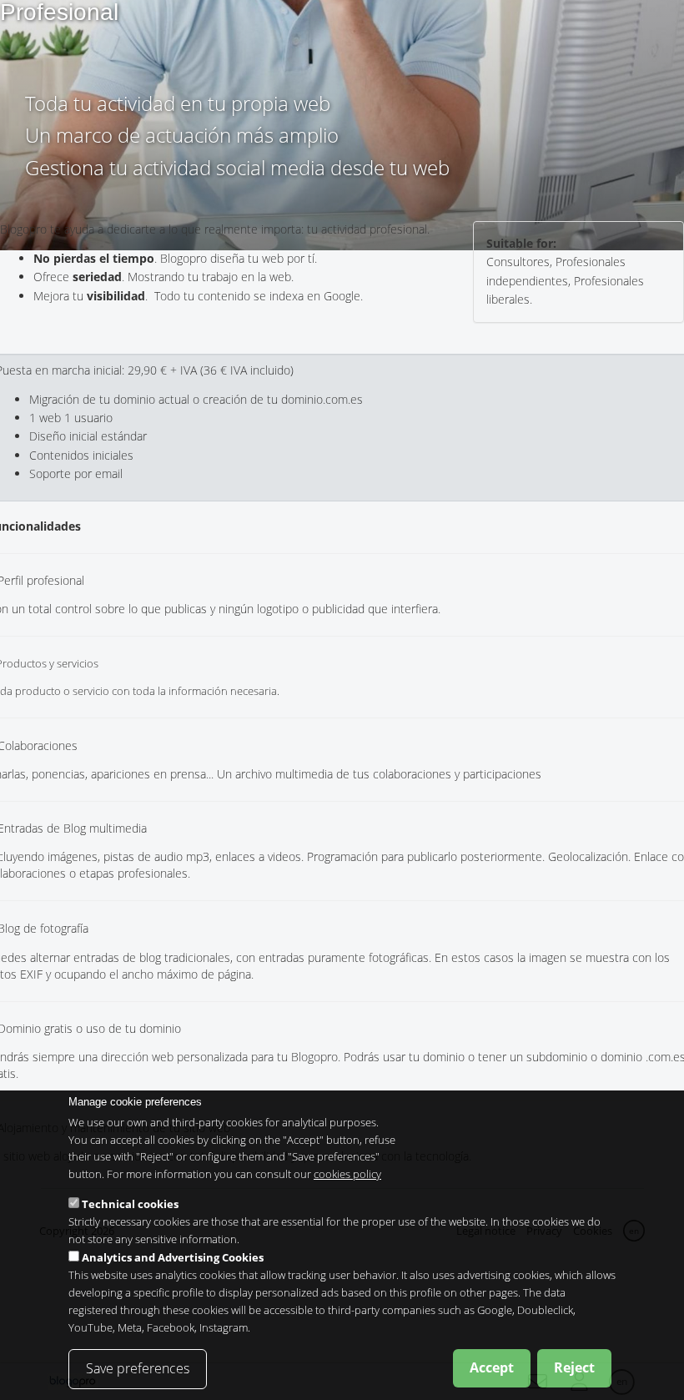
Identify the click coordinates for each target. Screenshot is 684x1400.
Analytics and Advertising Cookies (173, 1257)
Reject (574, 1367)
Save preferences (137, 1368)
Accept (492, 1367)
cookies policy (347, 1173)
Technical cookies (130, 1203)
